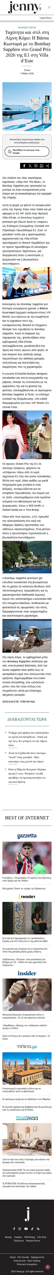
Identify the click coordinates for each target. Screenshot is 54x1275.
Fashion (18, 1237)
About (13, 1257)
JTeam (27, 70)
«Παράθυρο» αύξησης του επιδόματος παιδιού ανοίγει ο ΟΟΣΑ (24, 1026)
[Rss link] (38, 1228)
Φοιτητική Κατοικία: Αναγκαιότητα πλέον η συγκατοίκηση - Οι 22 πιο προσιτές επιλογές (23, 1016)
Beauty (8, 1237)
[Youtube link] (26, 1228)
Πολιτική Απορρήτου (27, 1264)
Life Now (41, 1237)
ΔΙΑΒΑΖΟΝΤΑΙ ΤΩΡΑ (27, 719)
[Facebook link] (14, 1228)
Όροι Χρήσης (33, 1260)
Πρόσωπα (19, 1240)
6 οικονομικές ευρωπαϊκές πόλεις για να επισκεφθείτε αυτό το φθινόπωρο (21, 1090)
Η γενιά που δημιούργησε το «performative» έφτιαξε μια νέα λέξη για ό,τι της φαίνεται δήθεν (25, 939)
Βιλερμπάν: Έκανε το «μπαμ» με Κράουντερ (23, 888)
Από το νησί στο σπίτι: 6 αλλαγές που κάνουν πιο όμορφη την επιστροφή (26, 1161)
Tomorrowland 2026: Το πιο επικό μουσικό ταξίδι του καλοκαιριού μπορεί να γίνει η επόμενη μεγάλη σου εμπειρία (26, 1173)
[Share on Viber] (36, 166)
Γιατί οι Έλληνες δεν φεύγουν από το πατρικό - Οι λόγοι (26, 1037)
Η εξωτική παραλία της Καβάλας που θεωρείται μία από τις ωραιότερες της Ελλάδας (27, 1108)
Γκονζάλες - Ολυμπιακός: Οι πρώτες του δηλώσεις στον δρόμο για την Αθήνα (26, 879)
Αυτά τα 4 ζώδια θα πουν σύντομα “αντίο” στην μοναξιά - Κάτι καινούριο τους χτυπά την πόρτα (27, 757)
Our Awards (23, 1257)
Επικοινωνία (20, 1260)
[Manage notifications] (47, 1267)
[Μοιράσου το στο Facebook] (24, 166)
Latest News (46, 18)
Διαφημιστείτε (37, 1257)
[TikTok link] (32, 1228)
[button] (49, 7)
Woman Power (33, 1240)
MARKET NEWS (27, 27)
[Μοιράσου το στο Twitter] (30, 166)
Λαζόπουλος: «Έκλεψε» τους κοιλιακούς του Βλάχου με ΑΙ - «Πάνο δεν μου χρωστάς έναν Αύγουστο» (24, 962)
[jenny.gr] (24, 7)
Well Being (29, 1237)
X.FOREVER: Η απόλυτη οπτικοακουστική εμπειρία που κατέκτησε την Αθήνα (23, 1185)
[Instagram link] (19, 1228)
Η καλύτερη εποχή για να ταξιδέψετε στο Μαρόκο (26, 1099)
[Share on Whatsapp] (41, 166)
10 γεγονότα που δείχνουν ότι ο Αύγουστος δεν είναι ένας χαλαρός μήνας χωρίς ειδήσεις (25, 950)
